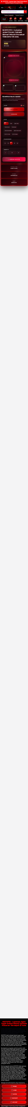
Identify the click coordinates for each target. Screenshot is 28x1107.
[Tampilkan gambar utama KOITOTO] (8, 87)
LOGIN (15, 1090)
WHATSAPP (15, 1098)
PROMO (15, 1085)
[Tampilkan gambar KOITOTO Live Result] (20, 87)
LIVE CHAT (14, 1102)
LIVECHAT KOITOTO (14, 159)
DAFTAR (15, 1094)
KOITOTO (3, 1035)
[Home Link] (10, 7)
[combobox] (12, 11)
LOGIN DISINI (14, 114)
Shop (2, 7)
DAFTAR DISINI (14, 109)
